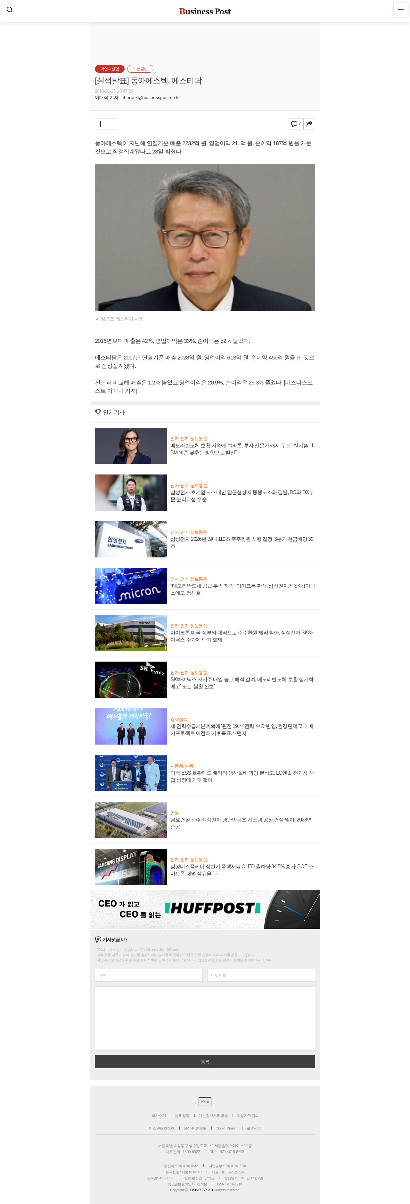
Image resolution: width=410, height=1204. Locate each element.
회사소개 (159, 1115)
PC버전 (205, 1101)
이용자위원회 (247, 1115)
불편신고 (253, 1128)
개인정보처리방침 (213, 1115)
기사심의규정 (226, 1128)
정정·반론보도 (195, 1128)
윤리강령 (182, 1115)
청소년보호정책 (162, 1128)
